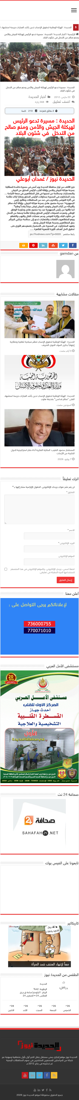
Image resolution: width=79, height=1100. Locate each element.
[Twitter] (39, 1075)
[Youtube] (25, 1075)
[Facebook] (47, 1075)
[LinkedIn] (32, 1075)
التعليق (70, 492)
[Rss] (54, 1075)
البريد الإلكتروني (66, 543)
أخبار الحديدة (60, 34)
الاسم (71, 530)
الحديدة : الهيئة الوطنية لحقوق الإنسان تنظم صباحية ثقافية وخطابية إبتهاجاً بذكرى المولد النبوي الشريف (42, 343)
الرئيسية (72, 34)
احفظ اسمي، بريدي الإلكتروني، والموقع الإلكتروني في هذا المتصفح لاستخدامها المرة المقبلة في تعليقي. (43, 570)
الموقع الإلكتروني (66, 556)
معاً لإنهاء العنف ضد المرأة (50, 964)
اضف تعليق (61, 101)
